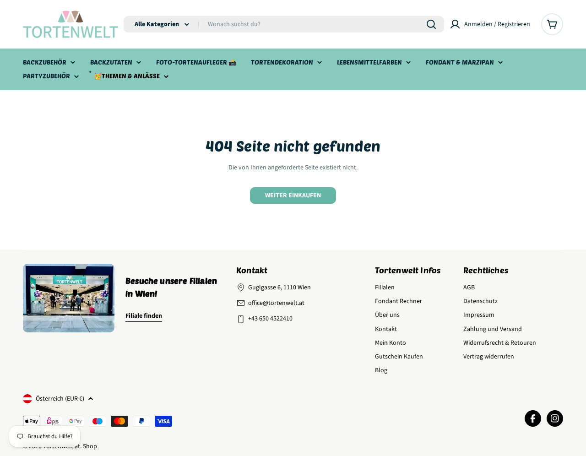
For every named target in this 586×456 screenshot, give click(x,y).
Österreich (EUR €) (60, 398)
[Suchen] (431, 24)
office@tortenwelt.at (276, 303)
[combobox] (284, 24)
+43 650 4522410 (270, 318)
